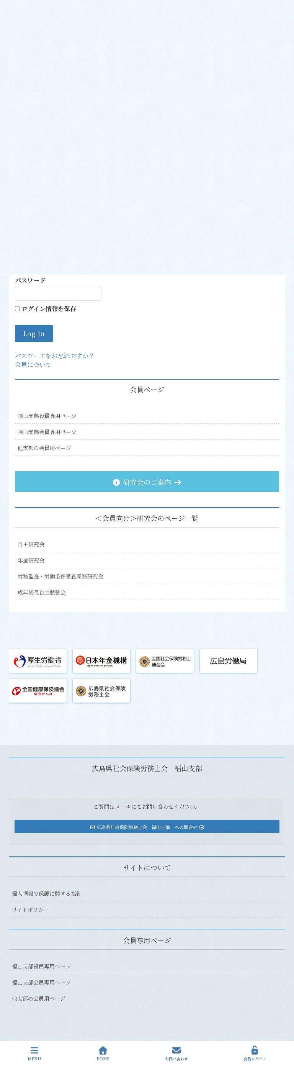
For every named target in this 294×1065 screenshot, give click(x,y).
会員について (33, 364)
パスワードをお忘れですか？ (55, 355)
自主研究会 (31, 544)
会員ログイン (254, 1058)
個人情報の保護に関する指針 (47, 893)
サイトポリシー (30, 909)
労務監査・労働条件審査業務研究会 (60, 576)
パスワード (30, 280)
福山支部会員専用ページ (47, 432)
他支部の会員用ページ (44, 448)
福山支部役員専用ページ (47, 415)
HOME (102, 1058)
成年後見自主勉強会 (42, 592)
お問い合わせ (176, 1058)
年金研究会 (31, 560)
